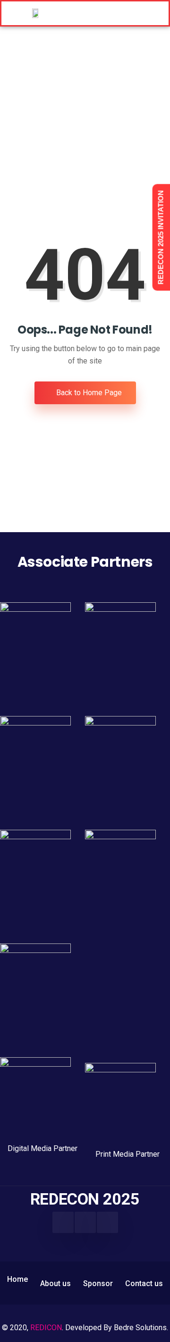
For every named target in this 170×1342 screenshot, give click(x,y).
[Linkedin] (85, 1222)
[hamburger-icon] (134, 13)
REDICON (46, 1327)
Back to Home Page (88, 392)
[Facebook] (63, 1222)
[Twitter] (107, 1222)
